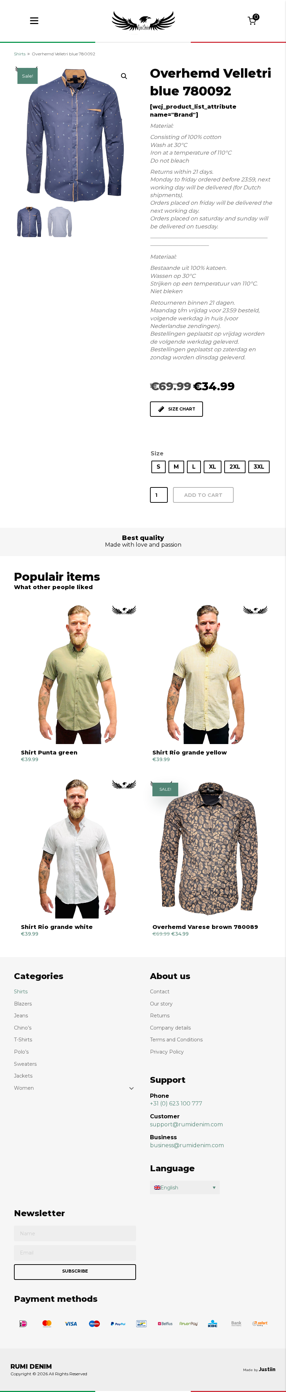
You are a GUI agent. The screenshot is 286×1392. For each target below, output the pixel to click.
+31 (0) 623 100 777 (176, 1103)
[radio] (158, 467)
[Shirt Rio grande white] (77, 848)
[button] (124, 76)
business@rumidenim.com (187, 1145)
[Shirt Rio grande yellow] (209, 674)
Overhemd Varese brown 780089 (205, 927)
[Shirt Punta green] (77, 674)
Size (157, 453)
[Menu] (34, 21)
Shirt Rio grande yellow (189, 752)
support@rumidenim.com (186, 1124)
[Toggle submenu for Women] (131, 1088)
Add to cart (203, 495)
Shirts (19, 53)
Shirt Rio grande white (57, 927)
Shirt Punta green (49, 752)
